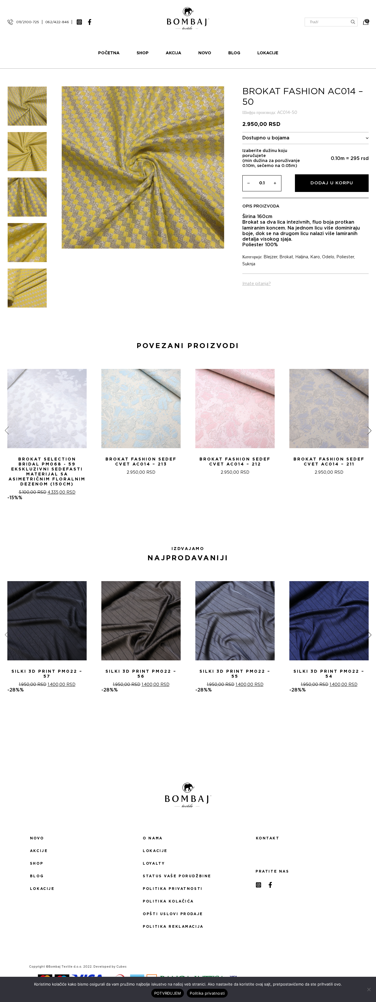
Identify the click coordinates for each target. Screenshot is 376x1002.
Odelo (328, 257)
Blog (234, 53)
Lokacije (267, 53)
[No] (369, 989)
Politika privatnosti (172, 888)
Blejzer (270, 257)
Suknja (248, 264)
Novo (204, 53)
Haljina (301, 257)
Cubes (121, 966)
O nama (152, 838)
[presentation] (7, 430)
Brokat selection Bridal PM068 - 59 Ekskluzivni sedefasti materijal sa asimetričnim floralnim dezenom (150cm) (47, 471)
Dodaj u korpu (331, 183)
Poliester (345, 257)
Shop (143, 53)
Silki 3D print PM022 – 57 (47, 674)
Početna (109, 53)
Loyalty (154, 863)
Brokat (286, 257)
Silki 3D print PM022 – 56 (141, 674)
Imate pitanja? (256, 284)
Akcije (39, 851)
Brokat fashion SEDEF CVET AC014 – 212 (235, 461)
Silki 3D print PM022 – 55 (235, 674)
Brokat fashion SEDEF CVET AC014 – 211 (329, 461)
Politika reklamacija (173, 926)
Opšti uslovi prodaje (173, 914)
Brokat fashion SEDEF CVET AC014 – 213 (141, 461)
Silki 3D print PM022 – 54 (329, 674)
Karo (315, 257)
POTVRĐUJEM (167, 993)
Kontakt (268, 838)
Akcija (173, 53)
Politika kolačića (168, 901)
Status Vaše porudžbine (177, 876)
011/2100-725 (27, 22)
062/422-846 (57, 22)
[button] (184, 521)
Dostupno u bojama (265, 138)
